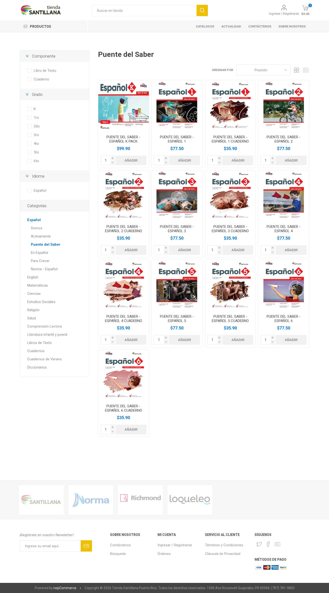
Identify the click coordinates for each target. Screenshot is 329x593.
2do (37, 126)
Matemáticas (37, 285)
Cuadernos (36, 351)
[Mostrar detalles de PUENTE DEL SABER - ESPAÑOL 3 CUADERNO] (230, 195)
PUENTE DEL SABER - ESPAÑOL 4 (284, 228)
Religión (33, 310)
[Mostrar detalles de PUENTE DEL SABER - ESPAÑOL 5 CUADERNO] (230, 285)
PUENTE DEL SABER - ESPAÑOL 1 (177, 139)
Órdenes (164, 554)
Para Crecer (40, 261)
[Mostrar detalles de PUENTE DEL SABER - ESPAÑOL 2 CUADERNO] (123, 195)
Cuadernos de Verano (44, 359)
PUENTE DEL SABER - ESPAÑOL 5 (177, 318)
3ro (36, 135)
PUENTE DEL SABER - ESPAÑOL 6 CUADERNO (123, 408)
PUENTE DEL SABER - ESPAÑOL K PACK (123, 139)
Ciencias (34, 293)
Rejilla (296, 70)
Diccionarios (37, 367)
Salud (31, 318)
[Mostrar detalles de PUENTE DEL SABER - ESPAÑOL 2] (283, 105)
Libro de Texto (45, 70)
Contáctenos (120, 545)
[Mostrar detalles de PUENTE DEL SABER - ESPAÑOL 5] (176, 285)
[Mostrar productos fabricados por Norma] (90, 500)
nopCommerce (64, 588)
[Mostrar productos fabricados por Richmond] (140, 500)
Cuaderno (41, 79)
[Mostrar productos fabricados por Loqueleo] (190, 500)
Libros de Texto (39, 343)
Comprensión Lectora (44, 326)
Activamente (41, 236)
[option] (41, 500)
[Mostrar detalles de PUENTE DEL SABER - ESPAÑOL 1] (176, 105)
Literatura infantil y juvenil (47, 334)
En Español (39, 252)
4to (36, 143)
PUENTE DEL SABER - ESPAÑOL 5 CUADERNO (230, 318)
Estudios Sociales (41, 302)
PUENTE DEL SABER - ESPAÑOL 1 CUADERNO (230, 139)
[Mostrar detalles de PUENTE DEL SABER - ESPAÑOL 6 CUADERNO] (123, 375)
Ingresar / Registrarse (284, 13)
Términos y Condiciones (224, 545)
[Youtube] (277, 544)
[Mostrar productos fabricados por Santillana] (41, 500)
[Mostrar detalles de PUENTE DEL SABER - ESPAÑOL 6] (283, 285)
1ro (36, 117)
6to (36, 161)
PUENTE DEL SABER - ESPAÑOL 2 (284, 139)
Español (40, 190)
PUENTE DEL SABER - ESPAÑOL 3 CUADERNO (230, 228)
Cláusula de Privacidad (222, 554)
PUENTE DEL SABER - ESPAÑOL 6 (284, 318)
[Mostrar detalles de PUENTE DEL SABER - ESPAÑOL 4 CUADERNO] (123, 285)
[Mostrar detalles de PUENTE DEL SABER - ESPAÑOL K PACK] (123, 105)
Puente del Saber (45, 244)
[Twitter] (259, 544)
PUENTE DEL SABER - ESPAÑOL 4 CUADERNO (123, 318)
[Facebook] (268, 544)
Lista (305, 70)
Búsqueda (118, 554)
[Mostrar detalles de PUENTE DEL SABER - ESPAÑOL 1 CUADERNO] (230, 105)
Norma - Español (44, 269)
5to (36, 152)
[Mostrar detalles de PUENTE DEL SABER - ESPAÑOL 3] (176, 195)
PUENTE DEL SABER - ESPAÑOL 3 (177, 228)
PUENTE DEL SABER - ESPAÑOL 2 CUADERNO (123, 228)
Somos (36, 228)
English (32, 277)
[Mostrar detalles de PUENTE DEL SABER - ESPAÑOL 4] (283, 195)
